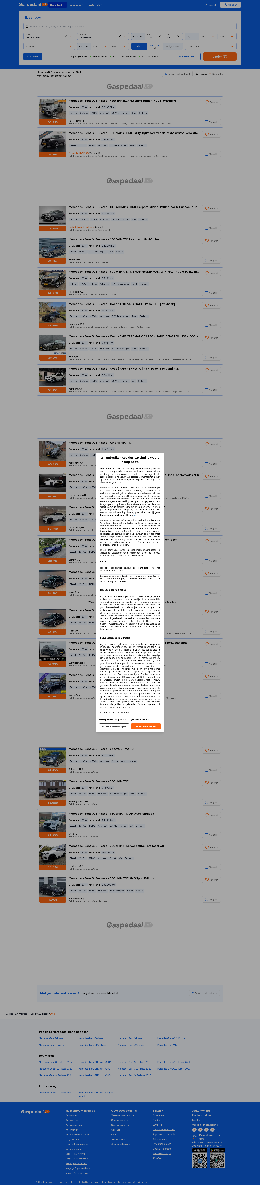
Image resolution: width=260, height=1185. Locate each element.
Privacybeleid (106, 719)
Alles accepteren (146, 726)
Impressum (121, 719)
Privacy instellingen (114, 726)
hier (135, 515)
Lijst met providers (139, 719)
